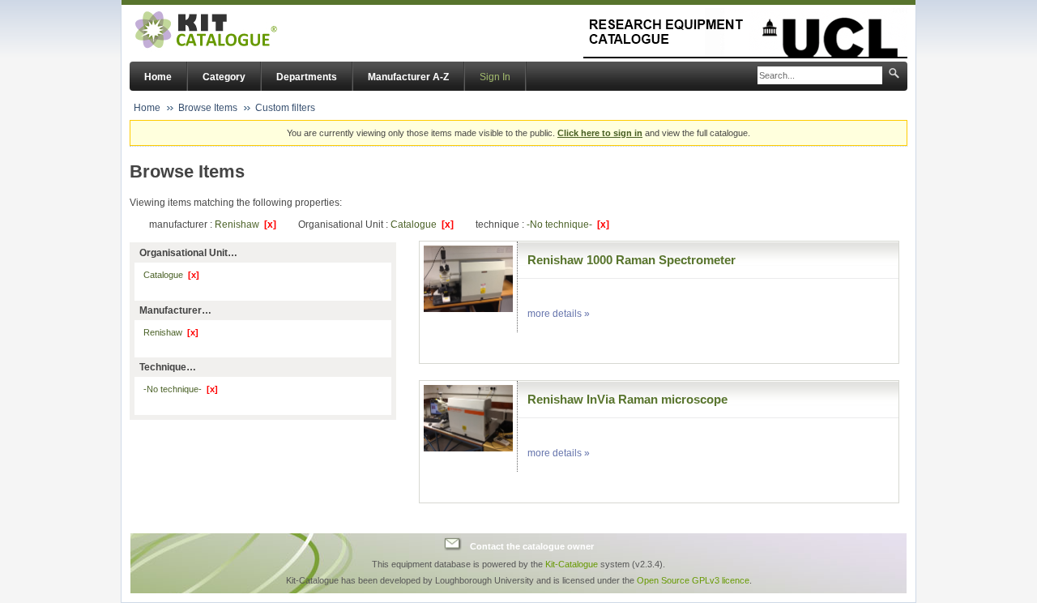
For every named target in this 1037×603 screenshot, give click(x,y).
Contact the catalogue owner (532, 546)
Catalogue (422, 224)
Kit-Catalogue (571, 564)
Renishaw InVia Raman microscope (627, 399)
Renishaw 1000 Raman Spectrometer (631, 260)
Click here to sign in (599, 133)
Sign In (495, 77)
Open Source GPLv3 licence (693, 580)
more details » (558, 313)
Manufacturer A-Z (408, 77)
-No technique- (568, 224)
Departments (306, 77)
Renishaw (245, 224)
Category (224, 77)
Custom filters (285, 107)
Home (158, 77)
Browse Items (207, 107)
